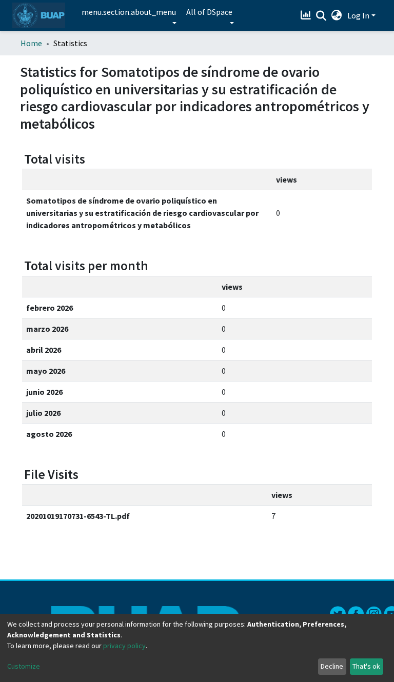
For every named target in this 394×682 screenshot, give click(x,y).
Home (31, 43)
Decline (332, 666)
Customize (23, 666)
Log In (358, 15)
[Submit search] (321, 16)
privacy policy (124, 645)
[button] (336, 15)
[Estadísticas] (307, 15)
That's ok (366, 666)
